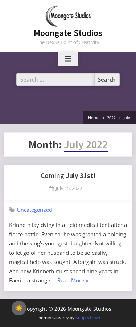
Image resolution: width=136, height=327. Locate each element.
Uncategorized (34, 209)
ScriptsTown (87, 317)
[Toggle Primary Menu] (68, 59)
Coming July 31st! (68, 175)
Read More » (72, 281)
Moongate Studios (68, 32)
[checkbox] (19, 308)
